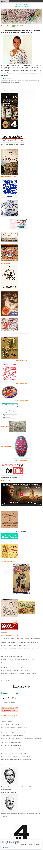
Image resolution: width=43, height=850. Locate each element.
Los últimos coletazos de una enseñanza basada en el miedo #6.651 (13, 745)
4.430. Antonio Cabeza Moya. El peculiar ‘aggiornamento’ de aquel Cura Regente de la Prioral (22, 642)
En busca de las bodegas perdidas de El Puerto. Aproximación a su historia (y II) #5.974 (23, 648)
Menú (41, 1)
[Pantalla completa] (40, 504)
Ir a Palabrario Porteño (5, 683)
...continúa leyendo (5, 78)
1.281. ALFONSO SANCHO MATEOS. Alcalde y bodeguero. (14, 662)
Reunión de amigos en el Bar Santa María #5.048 (13, 667)
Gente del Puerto (21, 4)
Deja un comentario (15, 82)
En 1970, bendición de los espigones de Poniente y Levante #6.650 (13, 748)
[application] (21, 494)
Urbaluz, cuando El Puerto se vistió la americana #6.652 (11, 742)
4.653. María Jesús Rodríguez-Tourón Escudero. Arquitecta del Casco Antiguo (21, 659)
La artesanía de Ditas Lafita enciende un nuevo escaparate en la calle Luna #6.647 (16, 756)
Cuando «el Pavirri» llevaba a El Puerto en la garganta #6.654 (12, 735)
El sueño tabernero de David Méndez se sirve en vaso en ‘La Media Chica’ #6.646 (16, 759)
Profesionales (23, 80)
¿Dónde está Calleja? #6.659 (6, 721)
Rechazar (31, 844)
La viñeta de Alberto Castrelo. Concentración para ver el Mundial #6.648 (14, 753)
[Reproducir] (2, 504)
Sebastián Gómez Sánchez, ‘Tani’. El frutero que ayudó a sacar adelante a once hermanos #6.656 (19, 730)
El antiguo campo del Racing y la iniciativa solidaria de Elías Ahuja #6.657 (14, 727)
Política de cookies (5, 847)
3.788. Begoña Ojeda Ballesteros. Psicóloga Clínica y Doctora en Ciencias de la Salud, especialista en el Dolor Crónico (21, 31)
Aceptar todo (23, 844)
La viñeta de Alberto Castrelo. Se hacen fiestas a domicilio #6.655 (13, 732)
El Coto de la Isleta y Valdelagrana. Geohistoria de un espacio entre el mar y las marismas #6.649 (18, 750)
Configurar (38, 844)
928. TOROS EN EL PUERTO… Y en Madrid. (14, 656)
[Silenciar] (38, 504)
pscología (8, 82)
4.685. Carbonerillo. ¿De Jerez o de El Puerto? (21, 664)
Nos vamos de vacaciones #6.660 (7, 718)
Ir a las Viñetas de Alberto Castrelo (21, 531)
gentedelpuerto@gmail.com (6, 789)
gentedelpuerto (4, 82)
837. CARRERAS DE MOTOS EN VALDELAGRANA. (19, 670)
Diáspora (19, 80)
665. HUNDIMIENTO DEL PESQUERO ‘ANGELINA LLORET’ (22, 653)
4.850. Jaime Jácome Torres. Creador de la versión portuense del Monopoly (22, 673)
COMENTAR (11, 651)
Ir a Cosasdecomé (4, 632)
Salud (27, 80)
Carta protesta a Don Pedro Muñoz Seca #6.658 (22, 645)
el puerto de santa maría (34, 80)
